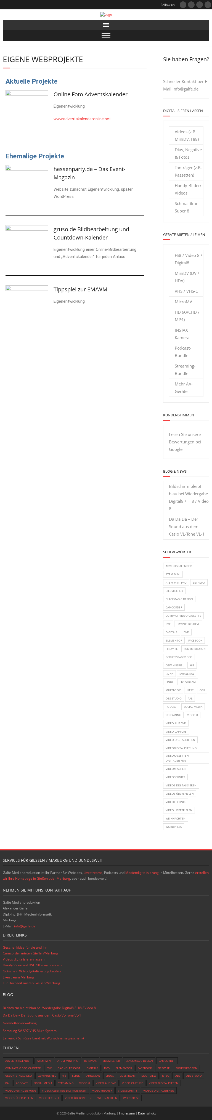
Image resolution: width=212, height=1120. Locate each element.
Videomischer (176, 769)
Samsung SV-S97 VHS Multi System (30, 1030)
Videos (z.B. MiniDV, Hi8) (187, 135)
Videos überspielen (180, 794)
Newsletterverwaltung (20, 1023)
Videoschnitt (175, 777)
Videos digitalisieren (181, 785)
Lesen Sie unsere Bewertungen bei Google (185, 442)
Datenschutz (147, 1113)
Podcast (172, 707)
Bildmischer (174, 591)
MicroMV (183, 301)
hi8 (192, 665)
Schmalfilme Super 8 (186, 207)
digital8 (171, 632)
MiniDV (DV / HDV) (187, 276)
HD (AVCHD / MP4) (187, 315)
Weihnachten (176, 818)
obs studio (174, 698)
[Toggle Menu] (106, 35)
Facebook (195, 640)
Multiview (173, 690)
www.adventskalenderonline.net (82, 118)
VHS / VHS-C (186, 291)
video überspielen (179, 810)
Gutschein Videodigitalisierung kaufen (32, 971)
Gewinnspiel (175, 665)
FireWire (172, 649)
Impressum (127, 1113)
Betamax (199, 582)
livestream (188, 682)
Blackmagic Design (179, 599)
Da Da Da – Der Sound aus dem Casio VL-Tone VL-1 (187, 526)
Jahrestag (186, 673)
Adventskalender (179, 566)
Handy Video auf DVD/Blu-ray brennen (32, 965)
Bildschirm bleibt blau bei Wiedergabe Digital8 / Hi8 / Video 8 (189, 497)
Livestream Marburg (18, 977)
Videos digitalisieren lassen (23, 959)
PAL (190, 698)
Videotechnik (176, 802)
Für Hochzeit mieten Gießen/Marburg (31, 983)
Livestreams (93, 872)
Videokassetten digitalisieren (177, 758)
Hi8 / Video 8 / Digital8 (188, 258)
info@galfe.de (185, 89)
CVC (168, 624)
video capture (176, 731)
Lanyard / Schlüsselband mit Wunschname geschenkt (43, 1038)
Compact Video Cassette (183, 616)
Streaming (173, 715)
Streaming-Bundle (185, 369)
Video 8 (192, 715)
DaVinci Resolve (188, 624)
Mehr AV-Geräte (184, 387)
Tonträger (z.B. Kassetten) (188, 171)
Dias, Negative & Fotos (188, 153)
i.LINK (169, 673)
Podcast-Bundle (183, 351)
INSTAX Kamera (182, 333)
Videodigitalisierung (181, 748)
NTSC (190, 690)
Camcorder (174, 607)
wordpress (174, 827)
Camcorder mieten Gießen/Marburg (30, 953)
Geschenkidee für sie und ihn (25, 947)
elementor (174, 640)
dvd (186, 632)
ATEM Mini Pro (176, 582)
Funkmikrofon (195, 649)
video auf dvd (176, 723)
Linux (170, 682)
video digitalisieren (180, 740)
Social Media (193, 707)
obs (202, 690)
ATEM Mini (173, 574)
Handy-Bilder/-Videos (189, 189)
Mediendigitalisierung (142, 872)
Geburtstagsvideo (179, 657)
